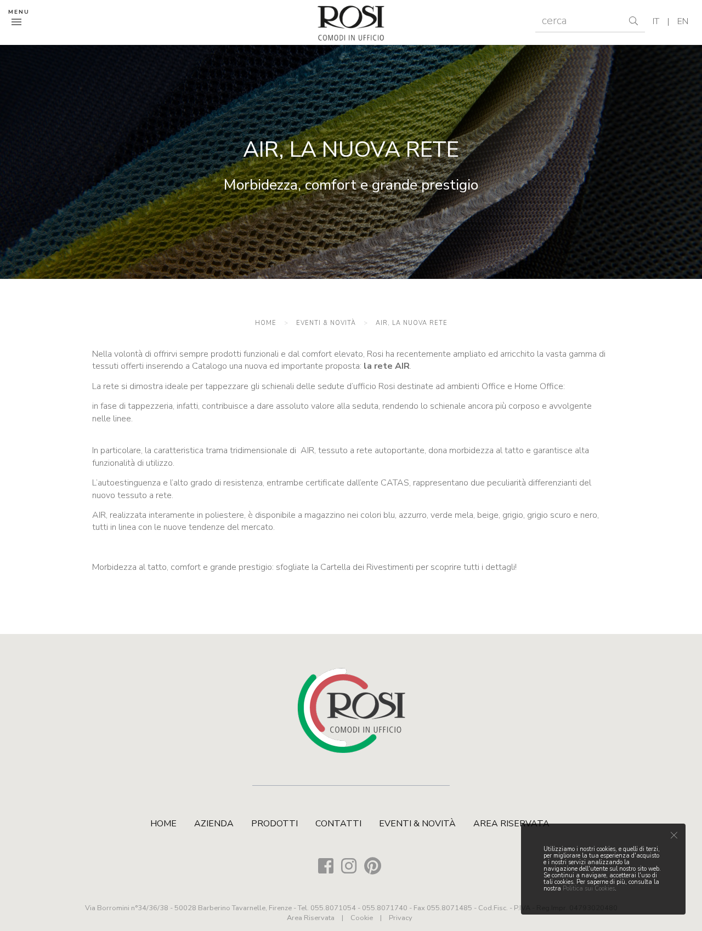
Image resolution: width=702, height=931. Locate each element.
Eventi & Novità (326, 323)
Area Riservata (511, 824)
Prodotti (274, 824)
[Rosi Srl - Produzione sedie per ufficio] (351, 22)
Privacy (400, 918)
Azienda (214, 824)
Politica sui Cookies (589, 888)
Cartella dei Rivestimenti (367, 567)
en (682, 21)
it (656, 21)
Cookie (361, 918)
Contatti (338, 824)
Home (265, 323)
